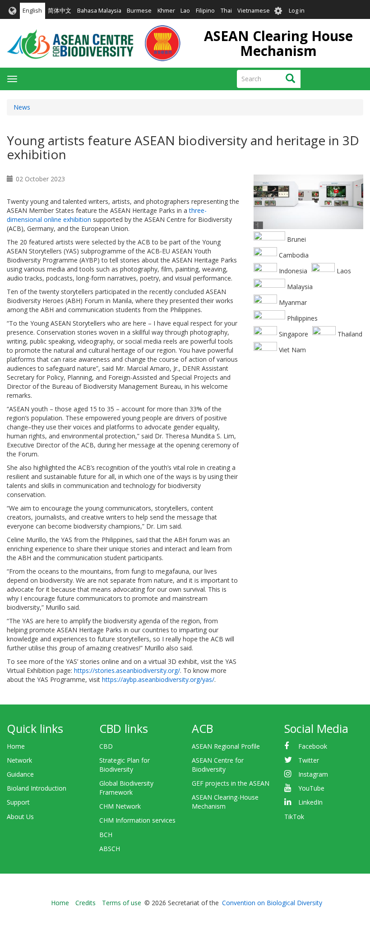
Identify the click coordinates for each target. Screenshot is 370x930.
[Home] (93, 43)
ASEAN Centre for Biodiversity (218, 764)
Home (16, 746)
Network (19, 760)
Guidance (20, 774)
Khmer (166, 10)
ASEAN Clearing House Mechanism (278, 43)
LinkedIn (310, 802)
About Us (20, 816)
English (32, 10)
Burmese (139, 10)
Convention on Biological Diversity (272, 902)
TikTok (294, 816)
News (22, 107)
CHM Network (120, 806)
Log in (297, 10)
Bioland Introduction (36, 788)
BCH (105, 834)
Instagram (313, 774)
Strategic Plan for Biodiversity (124, 764)
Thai (226, 10)
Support (18, 802)
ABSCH (109, 848)
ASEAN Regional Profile (226, 746)
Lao (185, 10)
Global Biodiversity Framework (126, 787)
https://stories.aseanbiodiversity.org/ (127, 670)
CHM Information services (137, 820)
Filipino (205, 10)
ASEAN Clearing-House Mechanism (225, 801)
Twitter (308, 760)
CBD (106, 746)
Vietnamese (253, 10)
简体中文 (59, 10)
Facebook (312, 746)
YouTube (311, 788)
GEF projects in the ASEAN (230, 783)
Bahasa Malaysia (99, 10)
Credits (85, 902)
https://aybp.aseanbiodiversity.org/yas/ (158, 679)
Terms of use (121, 902)
